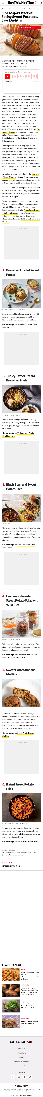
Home (4, 9)
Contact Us (21, 1066)
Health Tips (8, 866)
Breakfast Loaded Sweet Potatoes (19, 326)
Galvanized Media (17, 1089)
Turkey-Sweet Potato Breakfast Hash (18, 434)
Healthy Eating (13, 9)
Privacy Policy (21, 1053)
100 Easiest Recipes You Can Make (21, 220)
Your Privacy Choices (23, 1095)
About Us (21, 1049)
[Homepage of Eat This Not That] (21, 1042)
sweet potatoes (12, 105)
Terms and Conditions (21, 1061)
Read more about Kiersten (17, 855)
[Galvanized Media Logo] (21, 1086)
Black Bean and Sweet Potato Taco (18, 546)
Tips (18, 866)
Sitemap (21, 1057)
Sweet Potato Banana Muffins (18, 734)
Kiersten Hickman (11, 66)
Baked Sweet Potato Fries (27, 841)
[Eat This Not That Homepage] (22, 2)
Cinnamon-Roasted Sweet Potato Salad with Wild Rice (20, 656)
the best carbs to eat (15, 102)
